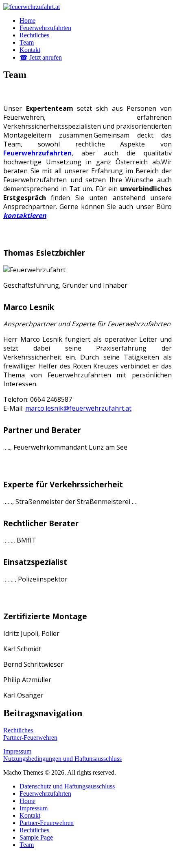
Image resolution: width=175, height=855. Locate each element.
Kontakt (30, 49)
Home (27, 20)
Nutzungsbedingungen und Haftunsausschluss (62, 758)
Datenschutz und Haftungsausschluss (67, 786)
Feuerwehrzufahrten (45, 27)
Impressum (17, 751)
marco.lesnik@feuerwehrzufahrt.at (78, 408)
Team (27, 42)
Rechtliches (34, 35)
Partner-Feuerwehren (30, 737)
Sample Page (36, 837)
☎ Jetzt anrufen (41, 57)
